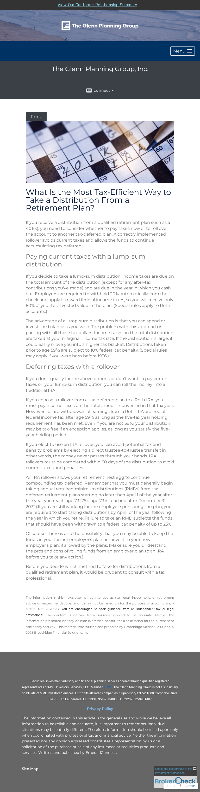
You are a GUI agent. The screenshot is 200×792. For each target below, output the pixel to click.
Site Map (30, 768)
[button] (182, 51)
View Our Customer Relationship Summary (97, 4)
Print (36, 116)
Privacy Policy (100, 708)
